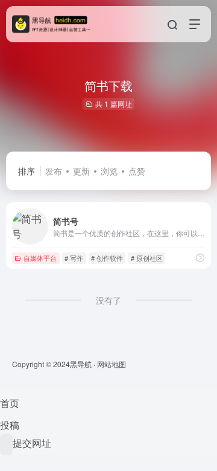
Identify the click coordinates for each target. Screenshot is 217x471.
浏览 (109, 171)
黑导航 (81, 364)
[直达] (200, 257)
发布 (53, 171)
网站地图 (111, 364)
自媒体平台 (40, 258)
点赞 (136, 171)
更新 (81, 171)
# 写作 (73, 258)
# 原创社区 (147, 258)
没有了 (108, 300)
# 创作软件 (107, 258)
